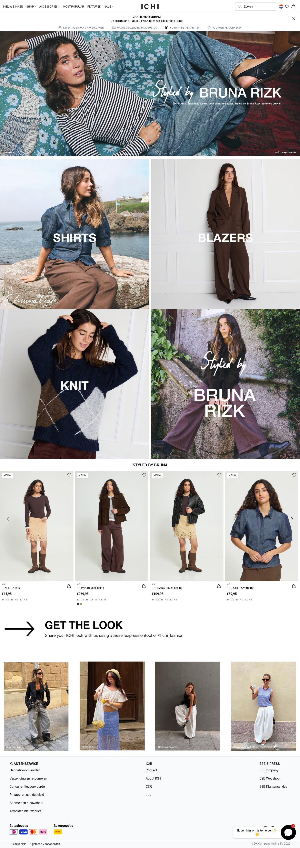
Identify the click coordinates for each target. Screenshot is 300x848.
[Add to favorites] (69, 475)
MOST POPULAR (73, 6)
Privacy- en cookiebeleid (27, 795)
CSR (149, 787)
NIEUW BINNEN (13, 6)
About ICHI (153, 778)
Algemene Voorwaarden (45, 844)
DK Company (268, 770)
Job (148, 795)
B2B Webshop (269, 778)
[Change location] (281, 6)
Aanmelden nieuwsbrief (26, 803)
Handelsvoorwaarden (25, 770)
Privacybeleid (18, 844)
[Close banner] (294, 19)
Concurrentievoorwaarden (28, 787)
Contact (151, 770)
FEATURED (94, 6)
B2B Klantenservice (273, 787)
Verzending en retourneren (28, 778)
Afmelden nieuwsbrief (25, 811)
